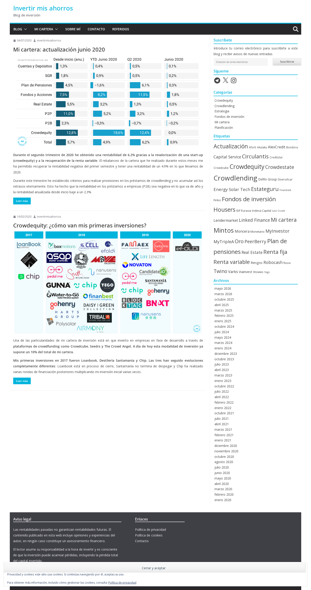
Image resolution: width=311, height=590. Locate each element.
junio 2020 (222, 473)
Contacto (96, 29)
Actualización (231, 146)
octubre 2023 (224, 359)
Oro (239, 241)
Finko (217, 200)
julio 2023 (221, 364)
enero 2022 (222, 408)
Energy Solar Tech (232, 189)
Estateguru (265, 189)
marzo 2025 (223, 310)
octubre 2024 (224, 326)
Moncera (242, 231)
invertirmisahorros (49, 40)
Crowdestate (279, 167)
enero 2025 (222, 321)
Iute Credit (278, 210)
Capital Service (227, 157)
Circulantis (255, 156)
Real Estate (252, 252)
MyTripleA (224, 241)
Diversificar (285, 179)
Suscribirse (287, 62)
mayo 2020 (222, 478)
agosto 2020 (223, 462)
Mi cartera (43, 29)
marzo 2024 (223, 342)
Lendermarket (226, 220)
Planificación (223, 127)
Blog (17, 29)
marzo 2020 (223, 489)
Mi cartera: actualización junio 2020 (59, 49)
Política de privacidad (150, 529)
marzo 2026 (223, 294)
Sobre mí (72, 29)
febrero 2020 (224, 494)
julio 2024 (221, 332)
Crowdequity (223, 100)
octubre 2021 (224, 413)
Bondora (292, 147)
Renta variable (232, 261)
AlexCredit (276, 146)
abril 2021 (221, 424)
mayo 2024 (222, 337)
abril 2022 (221, 397)
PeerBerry (255, 241)
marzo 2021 (223, 429)
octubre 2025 (224, 299)
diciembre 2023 (225, 353)
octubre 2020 (224, 456)
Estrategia (221, 111)
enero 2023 (222, 381)
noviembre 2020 (226, 451)
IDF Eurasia (243, 211)
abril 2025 (221, 305)
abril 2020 (221, 484)
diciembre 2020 (225, 445)
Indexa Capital (261, 211)
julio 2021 (221, 418)
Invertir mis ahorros (43, 8)
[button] (24, 29)
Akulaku (262, 147)
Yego (267, 272)
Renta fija (275, 251)
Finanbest (285, 190)
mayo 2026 (222, 288)
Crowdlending (224, 106)
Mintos (224, 230)
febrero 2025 (224, 315)
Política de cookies (149, 535)
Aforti (252, 147)
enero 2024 (222, 348)
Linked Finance (254, 220)
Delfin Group (267, 179)
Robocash (273, 262)
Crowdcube (221, 168)
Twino (220, 271)
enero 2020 (222, 500)
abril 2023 (221, 370)
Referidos (120, 29)
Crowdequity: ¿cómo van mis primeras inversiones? (79, 225)
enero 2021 (222, 440)
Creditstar (276, 157)
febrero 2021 (224, 435)
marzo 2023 (223, 375)
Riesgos (257, 262)
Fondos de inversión (229, 116)
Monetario (257, 231)
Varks (233, 271)
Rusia (287, 263)
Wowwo (258, 272)
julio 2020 (221, 467)
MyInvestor (277, 231)
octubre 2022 (224, 386)
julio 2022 (221, 391)
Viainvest (245, 271)
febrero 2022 (224, 402)
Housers (224, 209)
